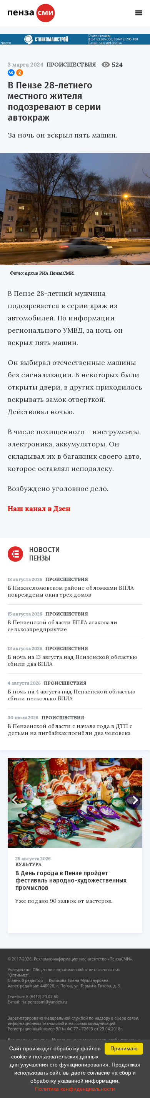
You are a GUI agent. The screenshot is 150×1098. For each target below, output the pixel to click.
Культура (28, 864)
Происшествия (71, 64)
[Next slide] (132, 800)
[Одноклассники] (19, 72)
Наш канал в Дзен (39, 508)
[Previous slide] (17, 800)
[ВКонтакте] (11, 72)
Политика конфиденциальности (75, 1089)
